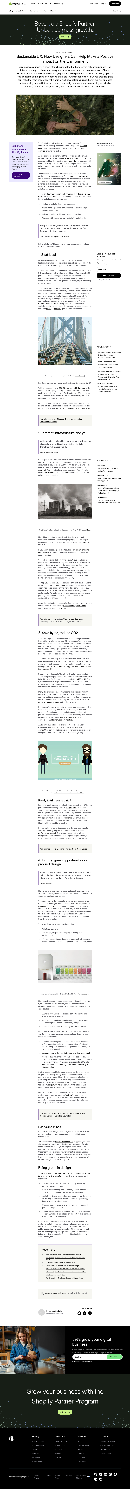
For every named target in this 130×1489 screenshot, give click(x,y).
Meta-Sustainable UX (64, 1142)
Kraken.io (68, 818)
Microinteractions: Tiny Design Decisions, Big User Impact (65, 1278)
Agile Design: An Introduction (55, 1275)
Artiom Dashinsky (46, 883)
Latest (45, 11)
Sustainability (37, 1462)
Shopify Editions (38, 1445)
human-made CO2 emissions (73, 158)
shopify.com (93, 4)
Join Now (115, 4)
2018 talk (62, 608)
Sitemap (69, 1475)
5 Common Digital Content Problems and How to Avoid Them (66, 1272)
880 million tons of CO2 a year (55, 472)
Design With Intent (54, 1085)
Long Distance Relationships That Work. (73, 408)
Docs (33, 4)
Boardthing (58, 309)
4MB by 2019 (82, 679)
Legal (48, 1475)
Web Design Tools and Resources (109, 352)
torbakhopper (79, 376)
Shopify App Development (107, 362)
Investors (35, 1453)
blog (58, 52)
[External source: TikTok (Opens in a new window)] (115, 1474)
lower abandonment (67, 717)
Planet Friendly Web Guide (49, 452)
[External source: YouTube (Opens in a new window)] (105, 1474)
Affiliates (58, 1458)
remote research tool (47, 303)
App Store (58, 1449)
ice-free (60, 143)
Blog (11, 11)
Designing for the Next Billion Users (72, 849)
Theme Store (59, 1445)
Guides (80, 1449)
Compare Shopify (84, 1445)
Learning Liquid (103, 475)
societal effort (71, 161)
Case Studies (34, 11)
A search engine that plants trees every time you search (66, 1053)
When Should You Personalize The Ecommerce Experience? (65, 1269)
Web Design (101, 466)
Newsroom (36, 1458)
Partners (58, 1453)
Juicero (85, 994)
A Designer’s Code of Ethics (60, 236)
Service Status (105, 1453)
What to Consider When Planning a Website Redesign (63, 1254)
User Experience (68, 52)
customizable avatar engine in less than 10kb (69, 793)
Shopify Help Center (107, 1441)
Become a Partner (18, 175)
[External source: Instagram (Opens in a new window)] (110, 1474)
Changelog (82, 1462)
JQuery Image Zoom (71, 619)
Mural (48, 309)
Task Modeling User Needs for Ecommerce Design (62, 1266)
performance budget (47, 833)
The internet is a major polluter (77, 176)
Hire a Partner (105, 1449)
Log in (103, 4)
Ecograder (82, 542)
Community (42, 4)
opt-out (69, 1095)
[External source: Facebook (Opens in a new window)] (79, 1313)
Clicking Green (59, 585)
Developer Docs (61, 1441)
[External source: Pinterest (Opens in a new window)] (100, 1479)
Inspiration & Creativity (106, 384)
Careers (35, 1449)
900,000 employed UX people (72, 388)
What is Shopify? (38, 1441)
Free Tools (82, 1458)
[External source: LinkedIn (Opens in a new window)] (90, 1313)
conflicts (42, 151)
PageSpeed (71, 808)
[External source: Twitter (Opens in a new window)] (84, 1313)
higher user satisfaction (62, 720)
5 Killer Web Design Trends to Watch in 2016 (60, 1263)
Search (115, 11)
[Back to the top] (11, 1438)
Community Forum (107, 1445)
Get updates (108, 275)
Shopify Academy (56, 4)
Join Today (65, 37)
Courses (81, 1453)
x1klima (87, 530)
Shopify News (21, 11)
